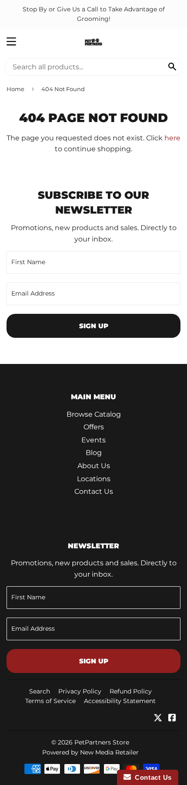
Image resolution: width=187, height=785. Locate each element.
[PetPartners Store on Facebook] (172, 718)
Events (93, 440)
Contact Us (93, 491)
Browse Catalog (94, 414)
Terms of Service (50, 700)
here (172, 138)
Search (39, 691)
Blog (94, 453)
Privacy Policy (79, 691)
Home (15, 88)
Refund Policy (131, 691)
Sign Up (93, 326)
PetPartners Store (101, 742)
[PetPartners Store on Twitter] (158, 718)
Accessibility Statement (120, 700)
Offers (93, 427)
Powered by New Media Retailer (90, 752)
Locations (93, 479)
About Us (93, 466)
